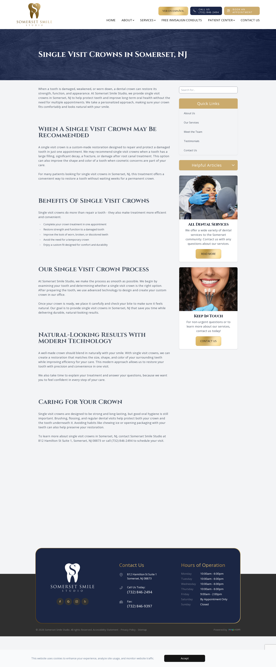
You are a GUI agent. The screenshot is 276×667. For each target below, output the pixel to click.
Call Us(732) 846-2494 (209, 11)
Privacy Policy (128, 629)
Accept (185, 658)
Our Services (191, 122)
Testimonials (191, 141)
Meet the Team (193, 132)
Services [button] (146, 20)
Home (110, 20)
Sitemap (142, 629)
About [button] (127, 20)
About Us (189, 113)
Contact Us (250, 20)
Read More (208, 254)
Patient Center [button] (220, 20)
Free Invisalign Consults (181, 20)
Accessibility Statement (105, 629)
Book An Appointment (243, 11)
